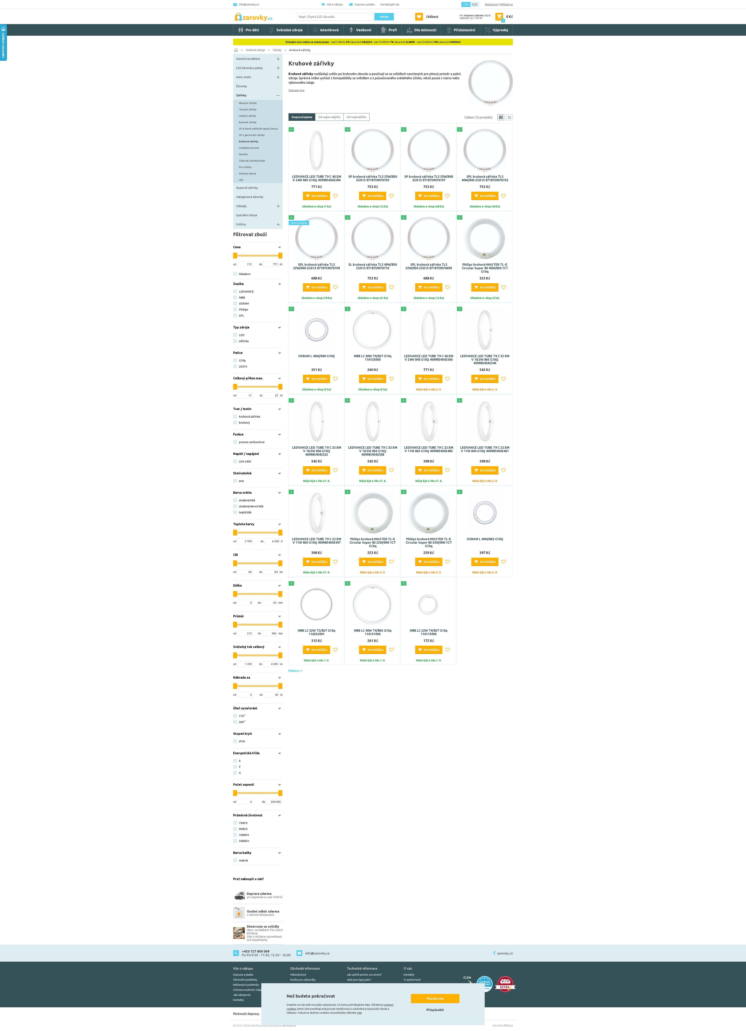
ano (241, 480)
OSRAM (244, 303)
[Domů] (236, 50)
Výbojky (241, 206)
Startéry (243, 154)
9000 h (243, 829)
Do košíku (319, 196)
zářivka (244, 341)
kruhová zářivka (249, 416)
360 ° (242, 722)
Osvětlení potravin (249, 148)
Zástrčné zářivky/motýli (252, 160)
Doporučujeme (302, 117)
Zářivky (277, 50)
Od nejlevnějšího (329, 117)
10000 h (244, 835)
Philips (243, 309)
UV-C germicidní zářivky (252, 135)
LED (241, 180)
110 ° (242, 716)
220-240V (245, 461)
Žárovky (241, 86)
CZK (465, 4)
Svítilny (241, 224)
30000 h (244, 841)
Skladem (244, 274)
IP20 (242, 741)
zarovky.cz (505, 953)
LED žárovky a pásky (249, 68)
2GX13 (243, 366)
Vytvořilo (502, 1025)
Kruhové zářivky (300, 50)
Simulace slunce (247, 173)
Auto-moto (243, 77)
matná (243, 860)
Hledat (384, 16)
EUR (474, 4)
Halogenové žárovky (249, 197)
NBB (242, 297)
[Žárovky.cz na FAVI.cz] (505, 984)
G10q (242, 360)
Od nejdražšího (356, 117)
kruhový (244, 422)
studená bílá (247, 500)
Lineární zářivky (247, 116)
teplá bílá (245, 512)
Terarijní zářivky (247, 109)
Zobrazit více (296, 90)
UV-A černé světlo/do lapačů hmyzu (258, 128)
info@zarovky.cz (249, 4)
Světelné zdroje (255, 50)
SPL (241, 315)
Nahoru (294, 670)
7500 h (243, 823)
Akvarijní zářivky (248, 103)
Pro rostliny (245, 167)
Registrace (491, 4)
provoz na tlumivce (252, 442)
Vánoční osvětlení (248, 58)
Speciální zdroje (246, 215)
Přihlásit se (506, 4)
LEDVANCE (246, 291)
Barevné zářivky (247, 122)
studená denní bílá (251, 506)
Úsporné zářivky (247, 187)
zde (359, 1012)
